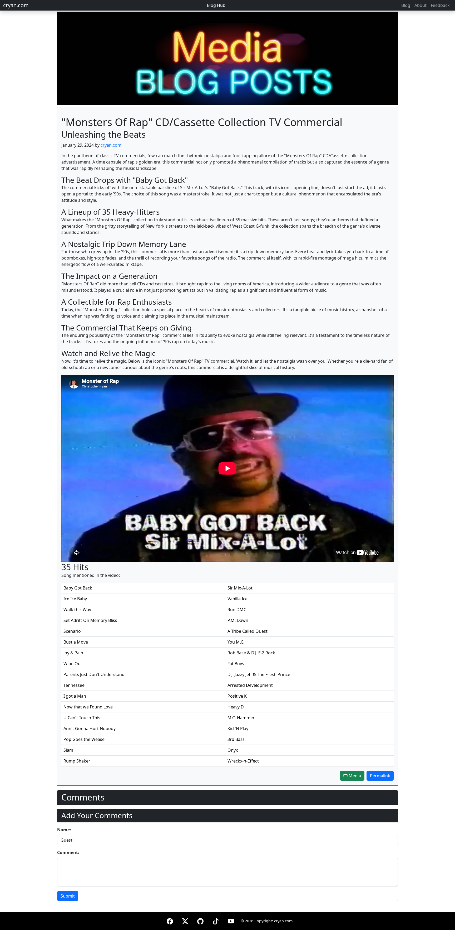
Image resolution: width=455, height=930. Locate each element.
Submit (68, 896)
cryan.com (16, 5)
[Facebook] (170, 920)
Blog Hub (216, 5)
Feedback (440, 5)
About (420, 5)
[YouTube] (231, 920)
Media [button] (354, 776)
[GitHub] (200, 920)
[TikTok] (215, 920)
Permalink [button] (380, 776)
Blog (405, 5)
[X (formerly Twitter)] (185, 920)
